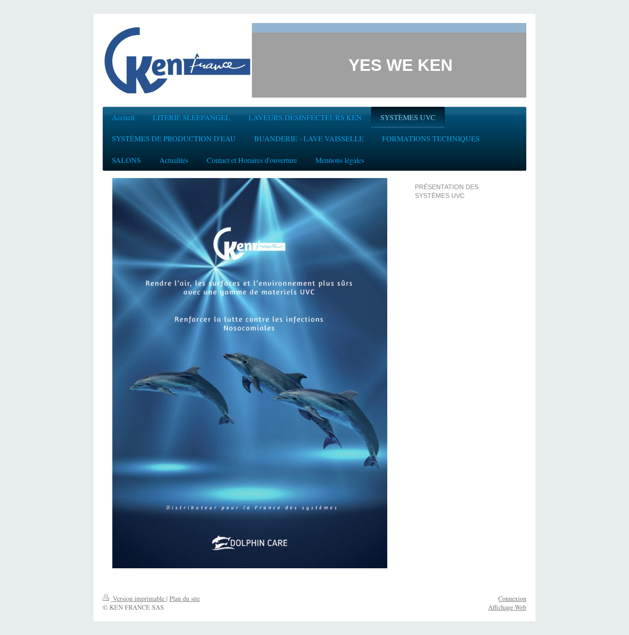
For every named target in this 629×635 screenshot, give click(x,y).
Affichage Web (507, 607)
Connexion (512, 598)
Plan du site (184, 598)
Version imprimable (138, 598)
